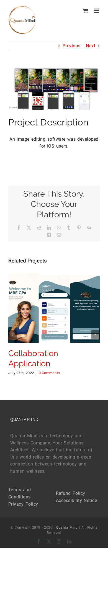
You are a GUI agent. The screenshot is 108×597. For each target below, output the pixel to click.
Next (90, 45)
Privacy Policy (23, 504)
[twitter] (49, 541)
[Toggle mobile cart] (85, 11)
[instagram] (59, 541)
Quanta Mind (67, 527)
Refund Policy (70, 493)
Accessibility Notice (76, 500)
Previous (72, 45)
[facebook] (39, 541)
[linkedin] (69, 541)
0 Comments (49, 373)
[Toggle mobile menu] (97, 11)
